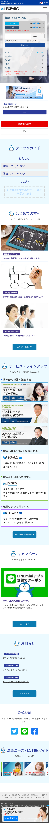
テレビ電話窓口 (11, 818)
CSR (43, 795)
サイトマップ (9, 798)
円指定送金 (32, 41)
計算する (24, 45)
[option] (13, 769)
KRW (35, 36)
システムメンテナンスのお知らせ (15, 670)
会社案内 (5, 795)
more (24, 112)
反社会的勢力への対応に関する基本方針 (25, 795)
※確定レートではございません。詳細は (17, 30)
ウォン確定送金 (11, 41)
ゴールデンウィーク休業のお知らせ (16, 682)
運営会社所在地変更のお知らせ (15, 107)
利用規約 (39, 798)
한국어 (46, 2)
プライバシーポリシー (25, 798)
